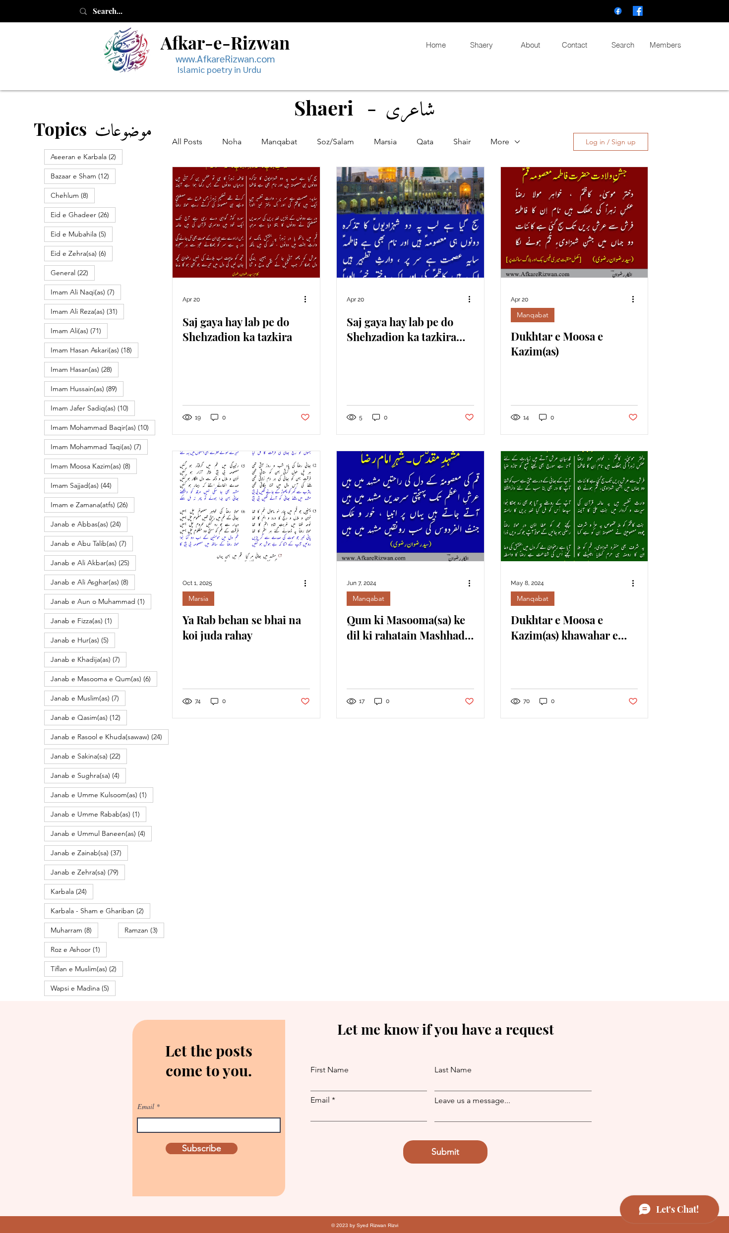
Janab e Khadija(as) (88, 659)
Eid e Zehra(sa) (82, 253)
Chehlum (73, 195)
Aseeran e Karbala (86, 156)
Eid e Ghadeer (83, 214)
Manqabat (279, 141)
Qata (425, 141)
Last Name (453, 1070)
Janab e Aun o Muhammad (101, 601)
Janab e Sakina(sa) (89, 756)
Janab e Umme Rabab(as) (98, 814)
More (499, 141)
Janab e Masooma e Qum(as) (104, 678)
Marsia (385, 141)
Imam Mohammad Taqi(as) (99, 446)
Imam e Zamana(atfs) (92, 504)
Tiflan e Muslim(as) (87, 968)
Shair (462, 141)
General (73, 272)
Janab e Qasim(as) (89, 717)
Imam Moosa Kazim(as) (94, 465)
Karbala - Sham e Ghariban (100, 910)
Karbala (72, 891)
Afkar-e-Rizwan (225, 42)
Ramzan (144, 930)
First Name (329, 1070)
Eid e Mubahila (82, 233)
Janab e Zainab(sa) (89, 852)
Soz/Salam (335, 141)
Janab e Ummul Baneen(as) (101, 833)
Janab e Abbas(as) (89, 523)
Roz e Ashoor (79, 949)
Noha (232, 141)
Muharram (74, 930)
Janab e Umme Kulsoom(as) (102, 794)
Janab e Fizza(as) (85, 620)
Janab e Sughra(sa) (88, 775)
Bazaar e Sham (83, 175)
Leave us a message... (472, 1101)
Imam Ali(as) (79, 330)
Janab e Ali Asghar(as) (93, 582)
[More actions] (308, 299)
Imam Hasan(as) (85, 369)
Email (145, 1106)
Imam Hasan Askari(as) (94, 349)
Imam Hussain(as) (87, 388)
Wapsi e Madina (83, 988)
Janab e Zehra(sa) (88, 872)
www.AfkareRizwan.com (225, 58)
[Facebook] (618, 11)
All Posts (187, 141)
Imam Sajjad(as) (84, 485)
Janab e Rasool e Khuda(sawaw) (110, 736)
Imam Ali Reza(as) (87, 311)
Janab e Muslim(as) (88, 698)
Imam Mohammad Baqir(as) (103, 427)
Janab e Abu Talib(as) (92, 543)
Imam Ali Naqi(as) (86, 291)
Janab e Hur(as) (83, 640)
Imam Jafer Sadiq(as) (93, 407)
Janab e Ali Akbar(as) (93, 562)
